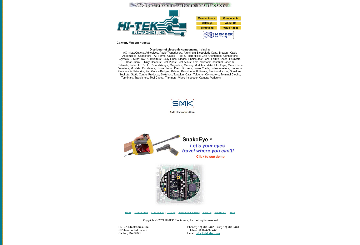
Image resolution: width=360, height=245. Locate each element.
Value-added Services (189, 212)
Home (128, 212)
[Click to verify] (218, 37)
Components (157, 212)
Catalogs (171, 212)
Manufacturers (141, 212)
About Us (206, 212)
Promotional (220, 212)
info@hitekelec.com (208, 233)
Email (232, 212)
